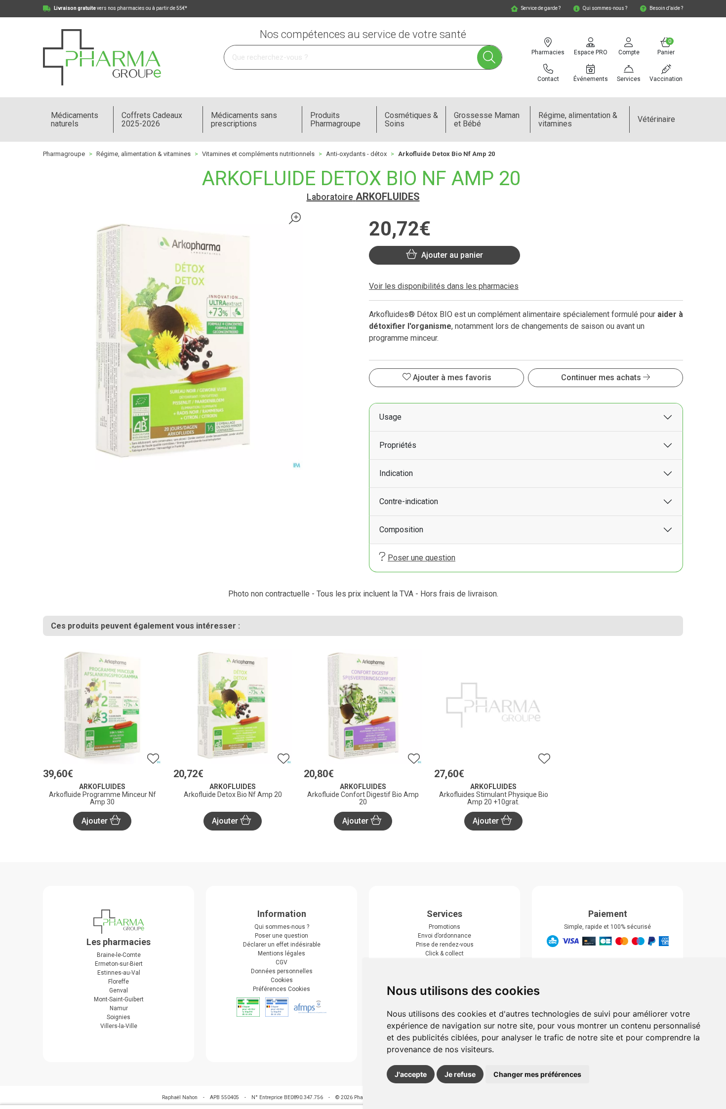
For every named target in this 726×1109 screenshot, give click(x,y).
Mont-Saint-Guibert (119, 999)
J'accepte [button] (411, 1074)
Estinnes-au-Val (118, 972)
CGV (281, 962)
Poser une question (421, 557)
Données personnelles (282, 971)
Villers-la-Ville (118, 1026)
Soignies (118, 1017)
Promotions (444, 926)
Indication (396, 473)
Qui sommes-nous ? (281, 926)
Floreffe (118, 981)
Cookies (282, 980)
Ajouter (95, 821)
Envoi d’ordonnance (444, 935)
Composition (401, 529)
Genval (118, 990)
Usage (390, 417)
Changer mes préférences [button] (537, 1074)
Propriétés (397, 445)
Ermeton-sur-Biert (119, 963)
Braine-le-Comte (119, 954)
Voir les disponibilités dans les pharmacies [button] (444, 286)
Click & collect (444, 953)
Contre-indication (408, 501)
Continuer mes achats (602, 377)
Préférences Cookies (281, 989)
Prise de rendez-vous (445, 944)
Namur (119, 1008)
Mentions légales (281, 953)
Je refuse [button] (460, 1074)
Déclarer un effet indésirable (282, 944)
